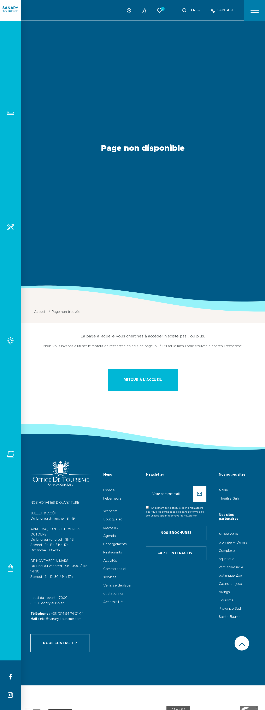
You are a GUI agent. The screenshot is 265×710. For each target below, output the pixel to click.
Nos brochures (176, 532)
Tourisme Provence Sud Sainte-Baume (230, 609)
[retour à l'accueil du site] (10, 10)
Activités (10, 340)
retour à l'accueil (143, 379)
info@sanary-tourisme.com (60, 619)
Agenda (109, 536)
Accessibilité (113, 602)
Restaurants (10, 226)
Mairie (223, 490)
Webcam (110, 511)
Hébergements (10, 113)
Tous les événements (10, 454)
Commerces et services (10, 568)
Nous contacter (60, 643)
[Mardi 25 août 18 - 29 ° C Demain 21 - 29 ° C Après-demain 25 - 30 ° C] (146, 10)
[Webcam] (130, 10)
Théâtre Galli (229, 498)
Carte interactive (176, 553)
